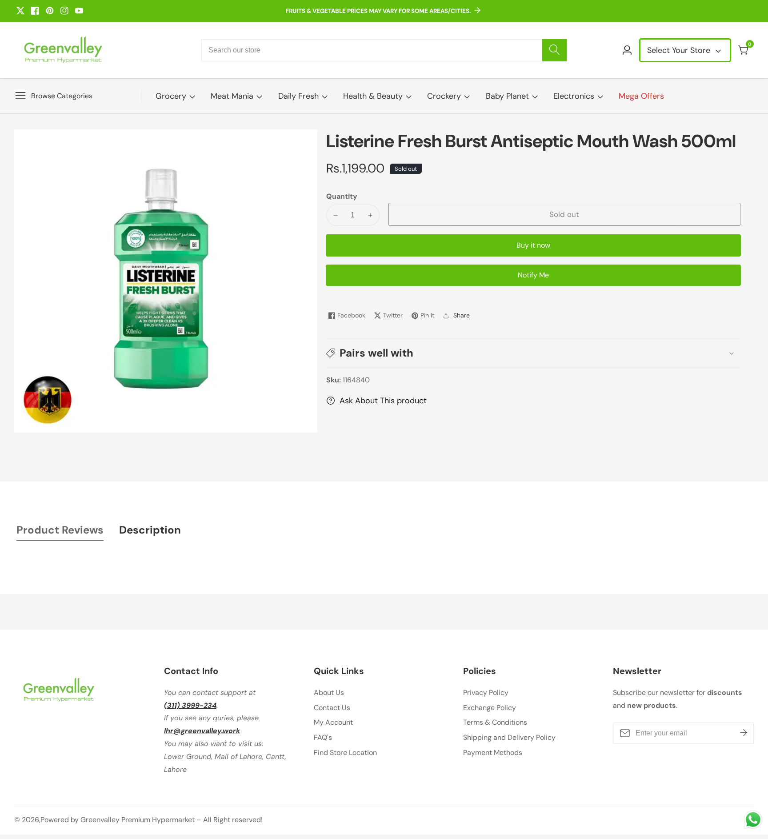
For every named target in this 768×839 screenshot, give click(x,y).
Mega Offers (641, 96)
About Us (329, 692)
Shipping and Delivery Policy (509, 737)
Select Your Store (679, 50)
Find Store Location (345, 752)
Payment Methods (492, 752)
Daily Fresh (298, 96)
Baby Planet (507, 96)
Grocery (171, 96)
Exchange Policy (489, 707)
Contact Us (332, 707)
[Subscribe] (744, 733)
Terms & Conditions (495, 722)
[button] (533, 352)
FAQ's (323, 737)
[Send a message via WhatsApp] (753, 819)
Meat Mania (232, 96)
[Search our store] (554, 50)
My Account (333, 722)
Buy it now (533, 245)
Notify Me (533, 275)
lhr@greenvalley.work (202, 730)
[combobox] (384, 50)
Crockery (444, 96)
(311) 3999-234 (190, 705)
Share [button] (461, 315)
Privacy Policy (485, 692)
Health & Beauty (373, 96)
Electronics (573, 96)
